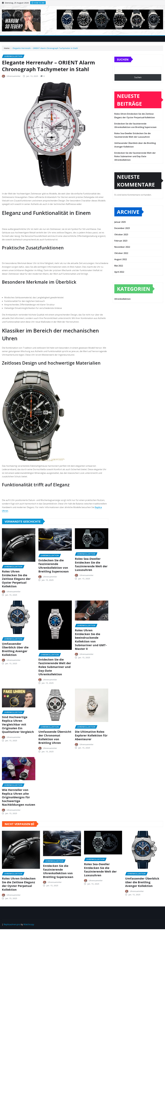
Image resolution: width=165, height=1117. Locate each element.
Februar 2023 (120, 240)
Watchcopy (29, 924)
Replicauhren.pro (12, 924)
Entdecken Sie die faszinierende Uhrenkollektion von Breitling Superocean (53, 565)
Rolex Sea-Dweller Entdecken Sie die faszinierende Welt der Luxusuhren (91, 564)
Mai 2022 (118, 265)
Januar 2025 (120, 222)
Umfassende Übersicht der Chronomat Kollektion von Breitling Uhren (54, 737)
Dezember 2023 (122, 228)
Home (7, 48)
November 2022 (122, 246)
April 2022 (119, 271)
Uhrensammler (13, 76)
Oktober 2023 (121, 234)
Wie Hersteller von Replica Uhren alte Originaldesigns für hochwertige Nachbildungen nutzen (18, 797)
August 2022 (120, 259)
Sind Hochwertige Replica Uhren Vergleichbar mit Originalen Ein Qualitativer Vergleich (18, 724)
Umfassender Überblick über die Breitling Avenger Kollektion (15, 649)
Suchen (123, 59)
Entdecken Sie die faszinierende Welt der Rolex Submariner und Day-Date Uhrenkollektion (54, 666)
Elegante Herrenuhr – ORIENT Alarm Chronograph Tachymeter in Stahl (45, 48)
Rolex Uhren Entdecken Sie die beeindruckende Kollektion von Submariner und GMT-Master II (91, 639)
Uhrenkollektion (122, 298)
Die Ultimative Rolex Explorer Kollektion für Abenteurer (91, 735)
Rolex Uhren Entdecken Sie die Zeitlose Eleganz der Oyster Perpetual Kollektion (16, 578)
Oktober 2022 (121, 253)
